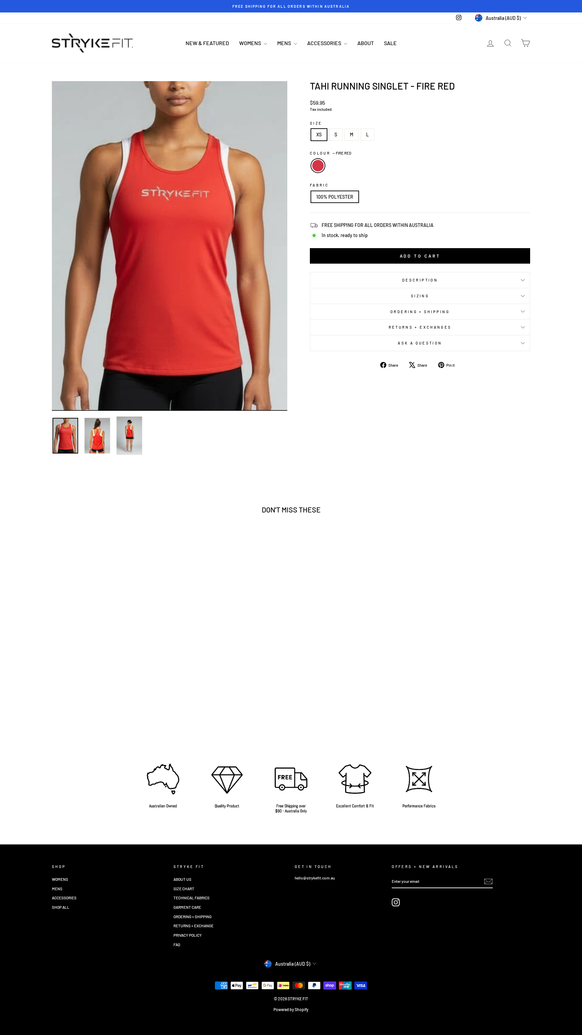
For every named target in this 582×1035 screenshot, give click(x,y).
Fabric (319, 185)
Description (420, 280)
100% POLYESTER (334, 197)
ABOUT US (182, 879)
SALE (390, 43)
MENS (284, 43)
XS (319, 134)
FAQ (176, 944)
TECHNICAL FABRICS (191, 897)
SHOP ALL (60, 907)
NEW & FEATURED (207, 43)
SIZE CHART (183, 888)
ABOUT (365, 43)
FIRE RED (318, 165)
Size (316, 123)
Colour (330, 153)
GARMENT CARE (187, 907)
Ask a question (420, 343)
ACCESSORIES (324, 43)
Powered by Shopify (291, 1009)
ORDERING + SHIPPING (420, 311)
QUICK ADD (109, 693)
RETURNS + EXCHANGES (420, 327)
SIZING (420, 296)
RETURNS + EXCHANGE (193, 925)
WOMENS (250, 43)
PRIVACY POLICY (187, 935)
